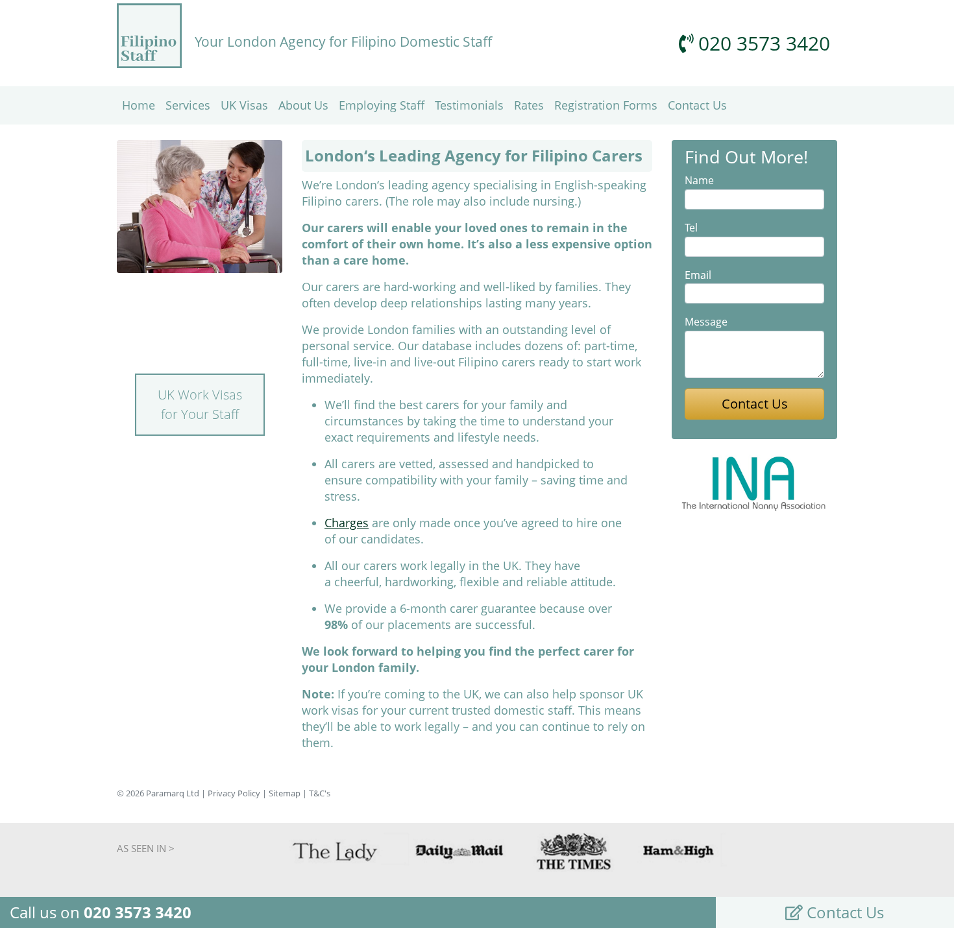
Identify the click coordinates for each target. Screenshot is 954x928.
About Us (303, 105)
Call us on (100, 912)
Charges (346, 522)
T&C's (319, 793)
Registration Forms (605, 105)
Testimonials (469, 105)
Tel (691, 227)
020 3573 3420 (761, 43)
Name (699, 180)
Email (698, 275)
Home (138, 105)
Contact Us (697, 105)
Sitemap (284, 793)
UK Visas (244, 105)
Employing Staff (381, 105)
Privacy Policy (234, 793)
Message (706, 322)
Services (187, 105)
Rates (529, 105)
